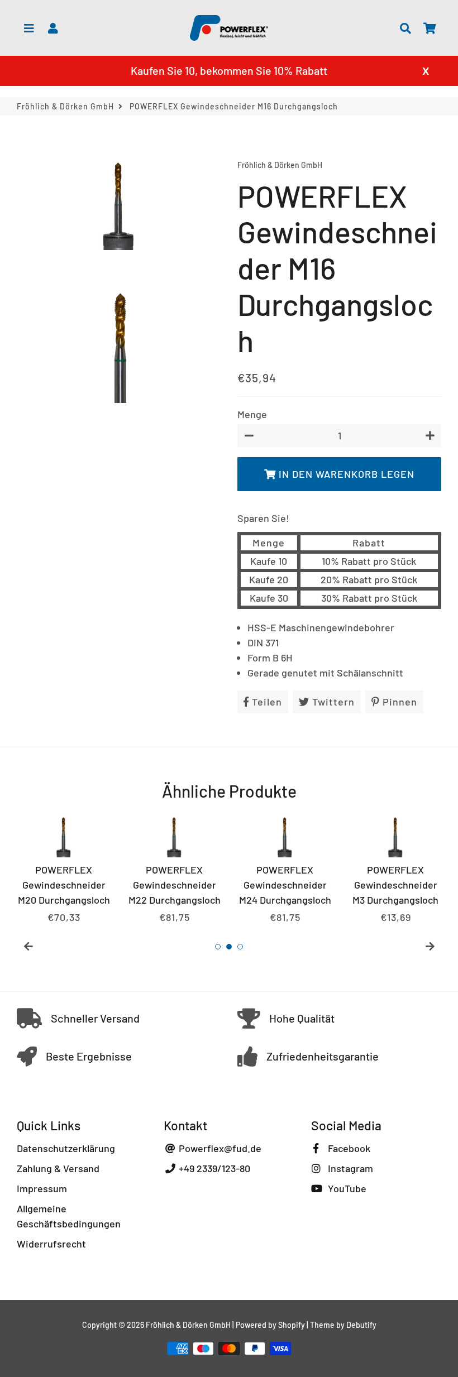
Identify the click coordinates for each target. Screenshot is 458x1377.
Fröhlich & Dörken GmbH (65, 106)
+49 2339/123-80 (213, 1168)
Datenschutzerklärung (66, 1148)
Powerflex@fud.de (218, 1148)
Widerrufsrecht (51, 1243)
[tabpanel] (64, 868)
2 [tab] (229, 946)
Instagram (349, 1168)
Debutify (361, 1325)
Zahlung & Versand (58, 1168)
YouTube (346, 1188)
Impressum (42, 1188)
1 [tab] (218, 946)
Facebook (348, 1148)
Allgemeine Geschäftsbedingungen (69, 1216)
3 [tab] (240, 946)
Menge (252, 414)
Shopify (291, 1325)
